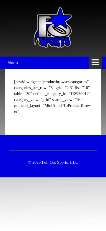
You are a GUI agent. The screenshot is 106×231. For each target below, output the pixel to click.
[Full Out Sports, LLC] (53, 27)
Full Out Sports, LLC (60, 162)
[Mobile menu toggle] (95, 63)
